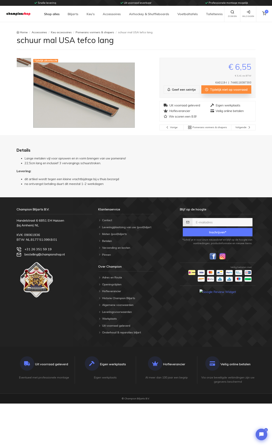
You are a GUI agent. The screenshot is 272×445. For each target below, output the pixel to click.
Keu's (91, 14)
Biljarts (73, 14)
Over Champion (110, 266)
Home (24, 32)
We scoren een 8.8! (183, 116)
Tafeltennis (214, 14)
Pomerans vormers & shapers (95, 32)
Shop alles (52, 14)
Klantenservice (109, 209)
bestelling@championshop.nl (44, 254)
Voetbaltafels (187, 14)
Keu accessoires (61, 32)
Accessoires (112, 14)
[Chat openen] (261, 434)
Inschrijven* (217, 232)
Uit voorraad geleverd (184, 105)
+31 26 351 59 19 (38, 249)
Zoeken (232, 16)
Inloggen (248, 16)
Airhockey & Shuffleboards (149, 14)
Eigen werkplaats (228, 105)
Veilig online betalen (230, 111)
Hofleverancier (179, 111)
